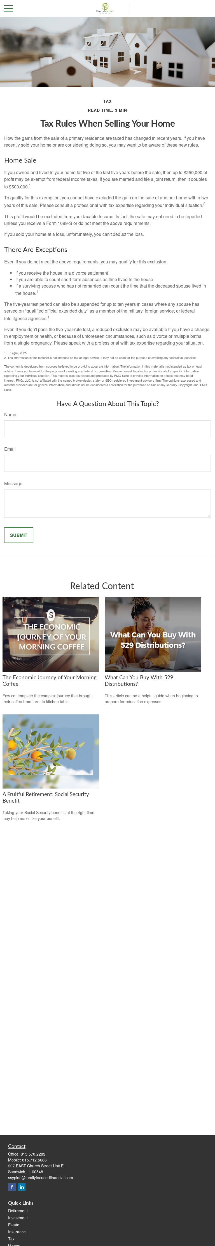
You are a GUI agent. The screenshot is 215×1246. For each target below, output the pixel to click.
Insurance (17, 1231)
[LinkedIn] (21, 1187)
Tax (11, 1239)
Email (10, 449)
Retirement (18, 1210)
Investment (18, 1217)
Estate (13, 1224)
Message (13, 483)
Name (10, 414)
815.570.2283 (33, 1154)
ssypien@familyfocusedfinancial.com (40, 1177)
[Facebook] (12, 1187)
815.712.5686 (34, 1160)
